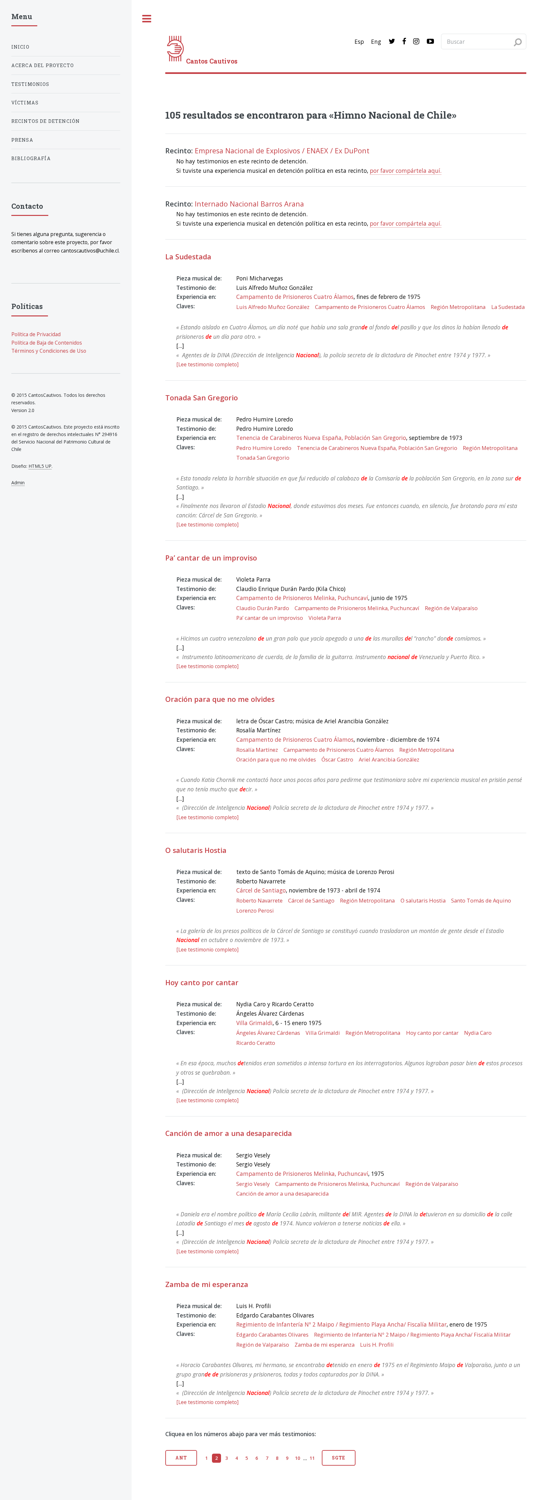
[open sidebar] (147, 19)
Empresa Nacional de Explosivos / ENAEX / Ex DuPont (282, 150)
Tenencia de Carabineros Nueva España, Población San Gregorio (321, 438)
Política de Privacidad (36, 334)
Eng (376, 41)
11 (312, 1458)
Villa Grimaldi (254, 1023)
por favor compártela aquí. (405, 170)
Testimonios (30, 84)
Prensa (22, 140)
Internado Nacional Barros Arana (249, 203)
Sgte (338, 1458)
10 (297, 1458)
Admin (18, 482)
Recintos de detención (45, 121)
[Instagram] (416, 41)
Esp (359, 41)
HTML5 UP (40, 466)
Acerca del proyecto (42, 65)
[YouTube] (430, 41)
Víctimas (25, 103)
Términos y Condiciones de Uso (48, 350)
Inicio (20, 47)
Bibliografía (31, 158)
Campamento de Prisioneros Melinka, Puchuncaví (302, 598)
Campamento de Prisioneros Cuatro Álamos (295, 297)
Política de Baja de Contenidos (46, 342)
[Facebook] (404, 41)
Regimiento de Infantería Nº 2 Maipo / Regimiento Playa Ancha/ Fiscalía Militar (341, 1324)
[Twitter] (392, 41)
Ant (181, 1458)
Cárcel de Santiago (261, 890)
